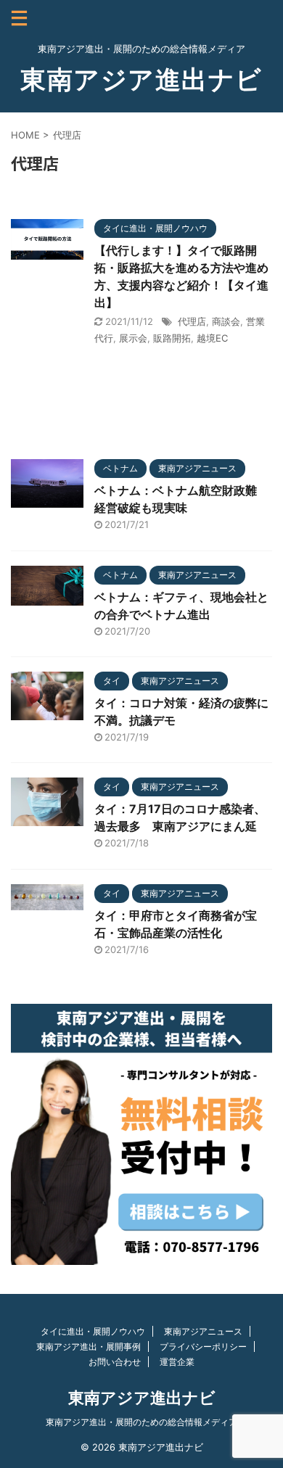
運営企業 (177, 1361)
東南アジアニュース (203, 1331)
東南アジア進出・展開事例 (88, 1346)
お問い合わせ (115, 1361)
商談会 (226, 321)
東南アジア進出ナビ (141, 79)
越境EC (212, 338)
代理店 (192, 321)
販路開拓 (172, 338)
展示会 (133, 338)
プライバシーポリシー (203, 1346)
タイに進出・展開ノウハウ (93, 1331)
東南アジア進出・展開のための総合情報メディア (141, 1422)
